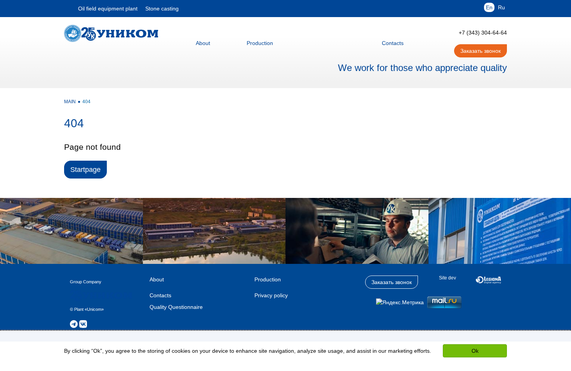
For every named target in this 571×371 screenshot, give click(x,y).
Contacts (160, 295)
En (489, 7)
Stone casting (162, 8)
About (157, 279)
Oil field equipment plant (108, 8)
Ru (501, 7)
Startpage (85, 169)
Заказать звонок (480, 51)
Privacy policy (271, 295)
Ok (475, 351)
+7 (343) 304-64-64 (483, 32)
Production (267, 279)
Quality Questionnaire (176, 307)
